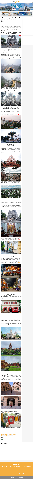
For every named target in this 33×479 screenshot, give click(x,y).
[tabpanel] (16, 7)
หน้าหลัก (2, 471)
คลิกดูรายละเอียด (7, 412)
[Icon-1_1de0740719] (23, 473)
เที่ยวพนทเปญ (14, 434)
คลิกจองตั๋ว (3, 89)
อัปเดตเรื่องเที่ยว (8, 471)
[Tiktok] (22, 473)
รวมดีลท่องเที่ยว (8, 473)
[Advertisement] (27, 21)
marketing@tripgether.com (26, 471)
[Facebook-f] (18, 473)
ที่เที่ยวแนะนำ (2, 473)
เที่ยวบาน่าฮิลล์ (10, 434)
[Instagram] (21, 473)
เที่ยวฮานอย (7, 435)
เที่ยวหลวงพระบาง (3, 435)
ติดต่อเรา (12, 473)
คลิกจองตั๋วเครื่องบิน (9, 298)
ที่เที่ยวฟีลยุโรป (3, 434)
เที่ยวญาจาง (6, 434)
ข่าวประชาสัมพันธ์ (13, 471)
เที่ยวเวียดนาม (11, 435)
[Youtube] (19, 473)
